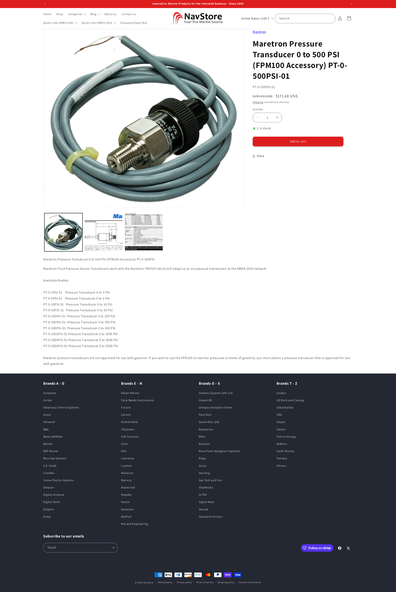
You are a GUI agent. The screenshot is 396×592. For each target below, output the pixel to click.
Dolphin (48, 509)
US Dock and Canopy (290, 400)
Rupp (202, 458)
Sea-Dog (204, 473)
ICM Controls (129, 436)
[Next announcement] (351, 4)
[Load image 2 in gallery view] (104, 232)
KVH (123, 451)
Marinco (126, 480)
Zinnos (281, 466)
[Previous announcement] (44, 4)
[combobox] (305, 18)
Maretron (259, 32)
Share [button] (260, 156)
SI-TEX (203, 495)
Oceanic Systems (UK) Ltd (215, 393)
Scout (202, 466)
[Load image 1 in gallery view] (63, 232)
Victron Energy (286, 436)
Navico (125, 502)
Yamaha (282, 458)
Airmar (47, 400)
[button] (77, 14)
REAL (202, 436)
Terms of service (204, 582)
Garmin (126, 415)
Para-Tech (205, 415)
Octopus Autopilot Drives (215, 407)
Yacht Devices (286, 451)
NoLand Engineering (134, 524)
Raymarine (206, 429)
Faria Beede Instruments (137, 400)
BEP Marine (50, 451)
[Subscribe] (112, 548)
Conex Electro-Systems (58, 480)
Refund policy (165, 582)
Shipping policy (226, 582)
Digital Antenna (53, 495)
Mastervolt (128, 487)
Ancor (47, 415)
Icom (124, 444)
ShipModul (206, 487)
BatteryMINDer (53, 436)
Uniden (281, 393)
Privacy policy (184, 582)
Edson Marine (130, 393)
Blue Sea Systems (55, 458)
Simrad (203, 509)
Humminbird (129, 422)
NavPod (126, 516)
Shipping (258, 102)
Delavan (48, 487)
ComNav (48, 473)
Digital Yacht (51, 502)
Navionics (127, 509)
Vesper (281, 422)
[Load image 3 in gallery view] (144, 232)
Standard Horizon (211, 516)
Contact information (250, 582)
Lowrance (127, 458)
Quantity (258, 109)
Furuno (126, 407)
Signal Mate (206, 502)
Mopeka (126, 495)
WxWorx (282, 444)
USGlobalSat (285, 407)
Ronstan (204, 444)
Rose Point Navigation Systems (219, 451)
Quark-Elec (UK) (209, 422)
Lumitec (126, 466)
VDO (279, 415)
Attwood (49, 422)
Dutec (47, 516)
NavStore (148, 582)
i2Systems (127, 429)
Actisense (49, 393)
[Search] (330, 18)
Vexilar (281, 429)
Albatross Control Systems (61, 407)
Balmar (48, 444)
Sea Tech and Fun (210, 480)
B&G (46, 429)
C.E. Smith (50, 466)
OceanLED (205, 400)
